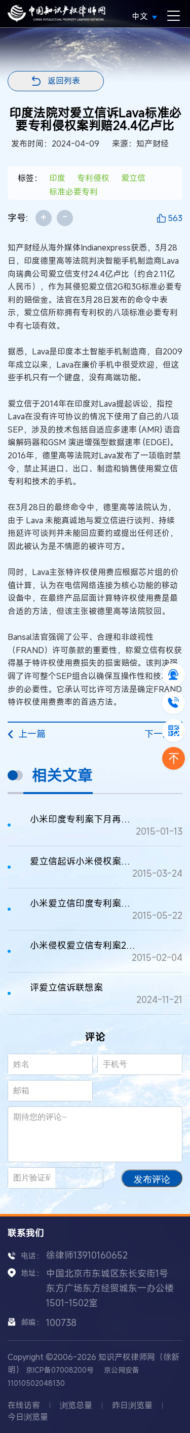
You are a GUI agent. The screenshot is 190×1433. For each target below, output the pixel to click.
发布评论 (152, 1179)
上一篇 (32, 734)
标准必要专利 (73, 191)
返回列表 (64, 80)
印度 (57, 178)
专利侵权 (93, 178)
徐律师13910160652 (87, 1255)
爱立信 (133, 178)
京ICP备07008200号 (60, 1370)
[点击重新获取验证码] (83, 1178)
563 (175, 218)
